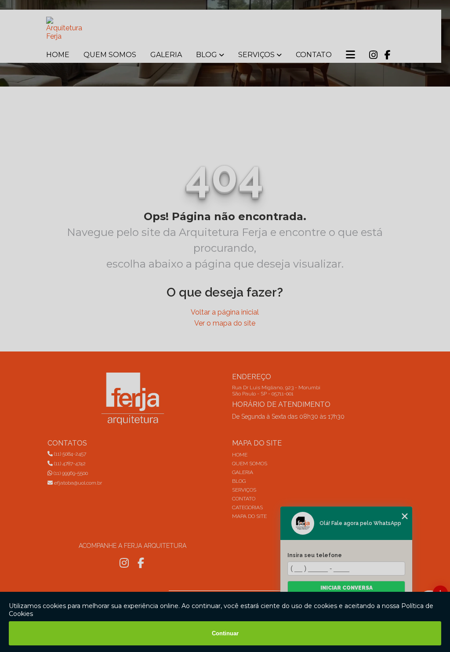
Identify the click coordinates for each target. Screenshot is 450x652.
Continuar (225, 633)
